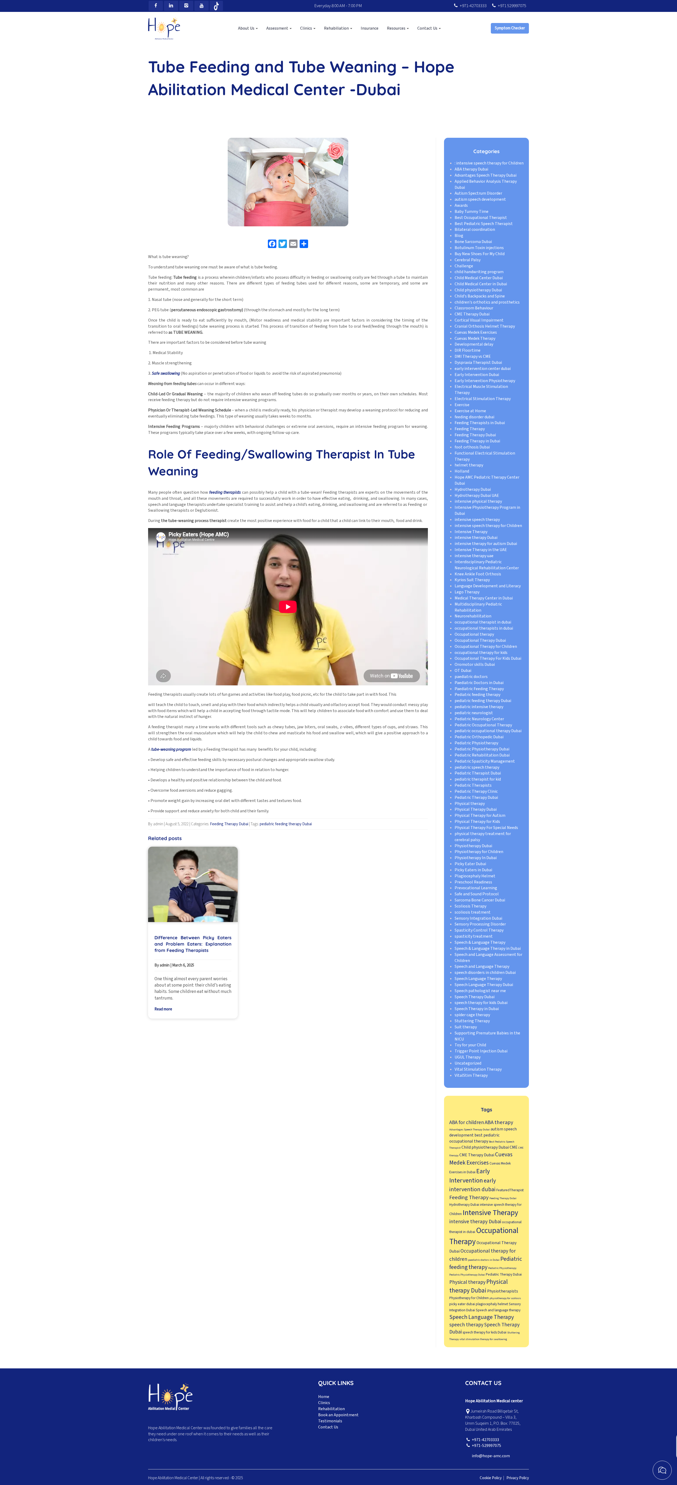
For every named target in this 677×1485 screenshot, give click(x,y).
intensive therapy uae (474, 556)
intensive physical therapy (478, 502)
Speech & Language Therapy (480, 942)
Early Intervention (469, 1176)
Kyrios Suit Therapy (472, 580)
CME (514, 1147)
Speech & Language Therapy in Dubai (488, 948)
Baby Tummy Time (471, 211)
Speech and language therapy (498, 1310)
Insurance (369, 28)
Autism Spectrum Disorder (478, 193)
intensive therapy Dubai (476, 538)
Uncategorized (468, 1063)
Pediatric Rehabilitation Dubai (482, 755)
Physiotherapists (502, 1291)
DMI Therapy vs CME (473, 356)
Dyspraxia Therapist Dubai (478, 362)
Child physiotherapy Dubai (478, 290)
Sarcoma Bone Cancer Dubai (480, 900)
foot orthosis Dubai (472, 447)
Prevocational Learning (476, 888)
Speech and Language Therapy (482, 967)
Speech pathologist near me (480, 991)
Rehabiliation (337, 28)
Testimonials (330, 1421)
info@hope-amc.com (491, 1456)
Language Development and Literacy (488, 586)
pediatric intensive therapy (479, 707)
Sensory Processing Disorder (480, 924)
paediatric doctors (471, 677)
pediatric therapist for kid (478, 779)
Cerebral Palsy (468, 260)
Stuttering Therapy (472, 1021)
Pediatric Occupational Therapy (483, 725)
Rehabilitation (331, 1409)
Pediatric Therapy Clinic (476, 791)
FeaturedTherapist (510, 1190)
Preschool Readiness (473, 882)
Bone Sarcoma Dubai (473, 242)
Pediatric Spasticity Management (485, 761)
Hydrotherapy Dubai (473, 489)
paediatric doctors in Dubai (484, 1260)
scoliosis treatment (473, 912)
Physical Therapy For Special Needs (486, 828)
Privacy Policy (517, 1478)
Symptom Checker (510, 28)
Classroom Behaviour (474, 308)
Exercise (462, 405)
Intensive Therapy (471, 532)
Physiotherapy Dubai (473, 846)
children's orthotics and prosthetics (487, 302)
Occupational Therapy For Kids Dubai (488, 659)
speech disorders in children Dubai (485, 972)
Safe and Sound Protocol (477, 894)
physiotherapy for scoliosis (505, 1298)
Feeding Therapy (470, 429)
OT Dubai (463, 670)
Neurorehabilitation (473, 616)
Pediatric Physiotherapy (476, 743)
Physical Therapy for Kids (477, 821)
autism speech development (480, 199)
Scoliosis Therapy (470, 906)
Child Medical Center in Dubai (481, 284)
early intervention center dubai (483, 369)
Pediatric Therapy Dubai (476, 797)
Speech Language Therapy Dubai (484, 985)
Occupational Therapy (483, 1236)
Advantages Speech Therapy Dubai (485, 175)
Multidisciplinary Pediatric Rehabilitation (478, 607)
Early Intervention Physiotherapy (485, 381)
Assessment (277, 28)
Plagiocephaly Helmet (475, 876)
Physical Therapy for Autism (480, 816)
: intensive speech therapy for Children (489, 163)
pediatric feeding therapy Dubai (286, 824)
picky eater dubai (462, 1304)
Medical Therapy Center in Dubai (484, 598)
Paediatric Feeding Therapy (479, 689)
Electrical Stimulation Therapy (483, 399)
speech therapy (466, 1324)
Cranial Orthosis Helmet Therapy (485, 326)
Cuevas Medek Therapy (475, 338)
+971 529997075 (512, 6)
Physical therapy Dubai (478, 1286)
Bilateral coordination (475, 230)
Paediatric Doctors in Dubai (479, 683)
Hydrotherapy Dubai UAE (477, 495)
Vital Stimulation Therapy (478, 1069)
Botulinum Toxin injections (479, 248)
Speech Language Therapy (478, 979)
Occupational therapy (474, 634)
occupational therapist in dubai (483, 622)
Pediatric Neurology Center (479, 719)
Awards (461, 205)
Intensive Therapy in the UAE (481, 550)
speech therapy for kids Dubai (481, 1003)
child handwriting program (479, 272)
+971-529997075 (486, 1446)
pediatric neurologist (474, 713)
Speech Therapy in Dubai (477, 1009)
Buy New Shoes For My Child (480, 254)
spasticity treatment (474, 936)
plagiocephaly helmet (492, 1304)
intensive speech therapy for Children (488, 526)
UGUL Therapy (468, 1057)
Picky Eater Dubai (470, 864)
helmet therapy (469, 465)
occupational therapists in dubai (484, 628)
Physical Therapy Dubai (476, 810)
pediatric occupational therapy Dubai (488, 731)
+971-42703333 (473, 6)
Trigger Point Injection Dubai (481, 1051)
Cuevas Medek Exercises (476, 332)
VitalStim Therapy (471, 1075)
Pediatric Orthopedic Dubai (479, 737)
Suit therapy (466, 1027)
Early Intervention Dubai (477, 375)
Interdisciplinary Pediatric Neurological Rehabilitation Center (487, 565)
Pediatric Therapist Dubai (478, 773)
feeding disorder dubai (474, 417)
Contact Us (427, 28)
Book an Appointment (338, 1415)
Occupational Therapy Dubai (480, 640)
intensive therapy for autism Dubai (486, 544)
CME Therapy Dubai (472, 314)
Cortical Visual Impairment (479, 320)
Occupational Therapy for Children (486, 646)
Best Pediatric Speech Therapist (484, 224)
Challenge (464, 266)
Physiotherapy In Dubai (476, 858)
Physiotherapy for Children (479, 852)
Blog (459, 236)
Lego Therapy (467, 592)
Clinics (306, 28)
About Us (246, 28)
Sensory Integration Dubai (478, 918)
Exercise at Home (470, 411)
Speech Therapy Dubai (475, 997)
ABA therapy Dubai (471, 169)
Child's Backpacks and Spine (480, 296)
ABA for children (466, 1122)
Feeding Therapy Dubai (229, 824)
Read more (163, 1009)
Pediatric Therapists (473, 785)
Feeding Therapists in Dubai (480, 423)
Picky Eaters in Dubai (473, 870)
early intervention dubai (472, 1185)
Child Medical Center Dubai (479, 278)
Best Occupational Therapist (481, 218)
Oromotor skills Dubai (475, 664)
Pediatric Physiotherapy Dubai (482, 749)
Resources (396, 28)
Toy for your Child (470, 1045)
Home (323, 1397)
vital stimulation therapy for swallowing (483, 1339)
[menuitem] (248, 28)
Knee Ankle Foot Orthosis (478, 574)
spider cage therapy (472, 1015)
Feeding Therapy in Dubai (477, 441)
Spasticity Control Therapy (479, 930)
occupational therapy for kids (481, 653)
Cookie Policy (491, 1478)
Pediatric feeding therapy (477, 695)
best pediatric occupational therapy (474, 1138)
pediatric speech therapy (477, 767)
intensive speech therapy (477, 519)
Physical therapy (470, 803)
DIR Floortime (468, 351)
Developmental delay (474, 344)
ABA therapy (499, 1122)
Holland (462, 471)
